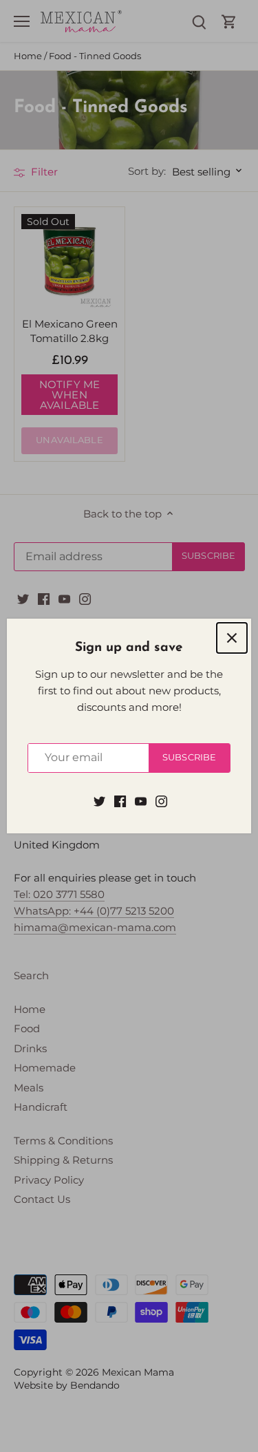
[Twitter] (99, 800)
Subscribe (189, 757)
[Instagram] (161, 800)
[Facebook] (120, 800)
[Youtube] (141, 800)
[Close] (232, 638)
